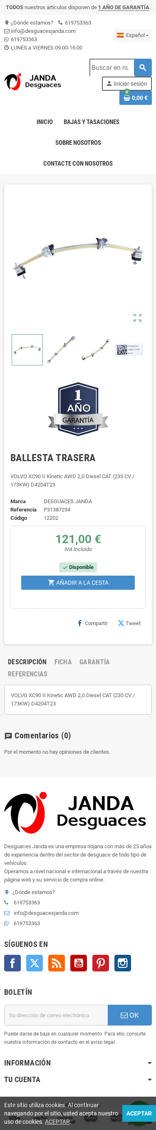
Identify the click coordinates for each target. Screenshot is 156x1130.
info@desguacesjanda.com (43, 31)
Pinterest (100, 963)
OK (133, 1015)
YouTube (78, 963)
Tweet (133, 623)
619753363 (77, 23)
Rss (56, 963)
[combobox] (120, 68)
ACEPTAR (57, 1121)
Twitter (34, 963)
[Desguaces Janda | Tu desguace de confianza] (33, 81)
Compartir (96, 623)
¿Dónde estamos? (28, 23)
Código (18, 518)
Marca (18, 501)
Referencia (23, 510)
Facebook (12, 963)
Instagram (122, 963)
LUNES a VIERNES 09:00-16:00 (46, 48)
